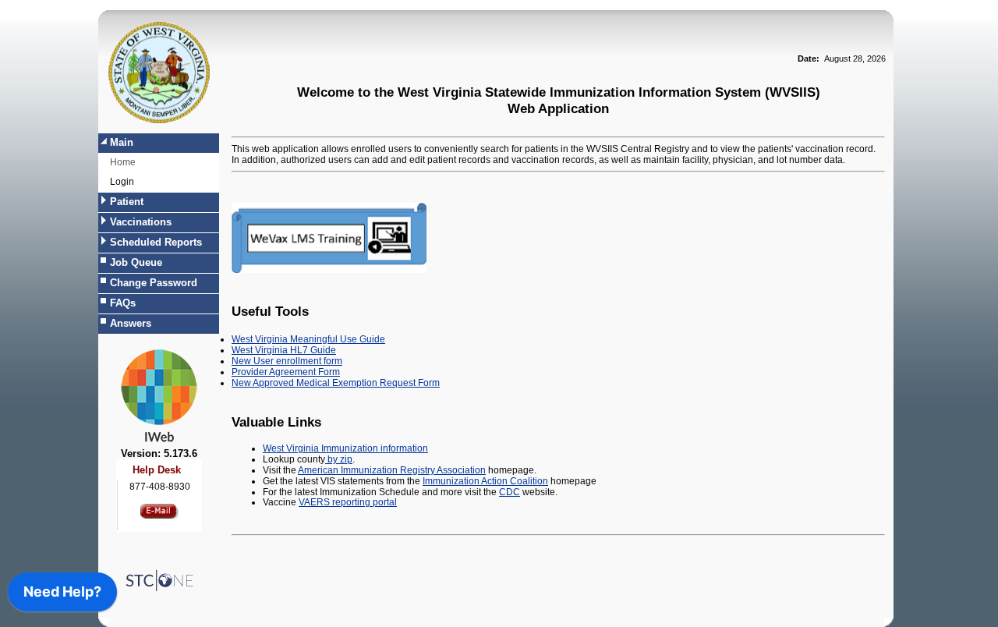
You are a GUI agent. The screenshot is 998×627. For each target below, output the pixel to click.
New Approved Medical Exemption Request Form (336, 382)
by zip (338, 459)
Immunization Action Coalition (485, 481)
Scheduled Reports (156, 242)
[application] (62, 596)
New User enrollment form (287, 361)
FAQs (123, 303)
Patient (126, 201)
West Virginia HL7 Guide (284, 350)
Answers (130, 323)
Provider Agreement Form (286, 372)
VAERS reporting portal (348, 502)
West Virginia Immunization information (345, 448)
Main (121, 142)
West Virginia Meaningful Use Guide (308, 339)
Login (122, 181)
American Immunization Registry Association (392, 470)
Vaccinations (141, 222)
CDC (509, 492)
